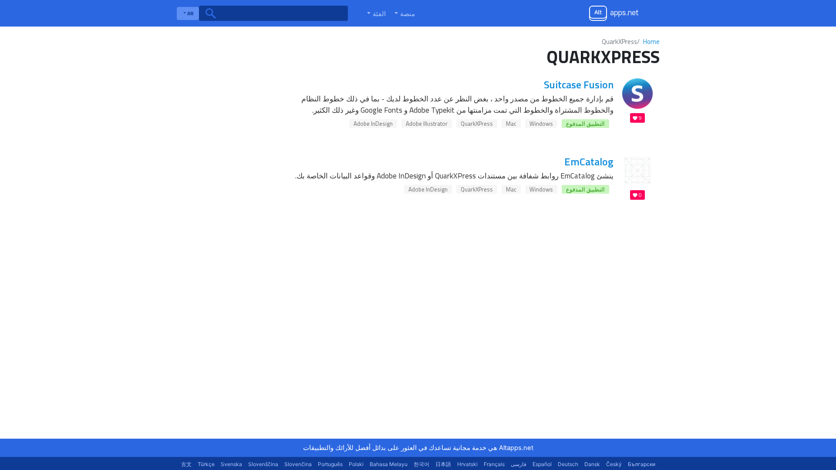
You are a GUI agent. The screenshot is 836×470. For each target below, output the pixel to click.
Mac (511, 123)
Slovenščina (263, 464)
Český (614, 464)
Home (651, 42)
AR (190, 13)
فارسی (518, 464)
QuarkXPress (477, 123)
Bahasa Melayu (389, 464)
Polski (356, 464)
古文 (186, 464)
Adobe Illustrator (427, 123)
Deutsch (568, 464)
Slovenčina (298, 464)
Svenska (231, 464)
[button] (403, 13)
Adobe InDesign (373, 123)
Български (641, 464)
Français (494, 464)
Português (330, 464)
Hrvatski (467, 464)
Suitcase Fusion (579, 84)
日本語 (443, 464)
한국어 (421, 464)
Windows (541, 123)
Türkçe (206, 464)
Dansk (592, 464)
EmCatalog (589, 161)
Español (542, 464)
